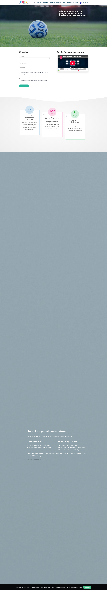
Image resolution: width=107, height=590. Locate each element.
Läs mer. (29, 74)
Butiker (39, 2)
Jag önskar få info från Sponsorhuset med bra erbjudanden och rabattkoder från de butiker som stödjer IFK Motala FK (34, 81)
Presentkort (52, 2)
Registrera (24, 86)
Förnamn (22, 56)
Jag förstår (87, 587)
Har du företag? (67, 2)
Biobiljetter (45, 2)
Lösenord (22, 67)
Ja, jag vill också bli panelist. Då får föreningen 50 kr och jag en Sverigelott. (34, 73)
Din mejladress (23, 63)
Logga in (85, 2)
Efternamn (22, 60)
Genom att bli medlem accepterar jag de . (34, 78)
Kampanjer (59, 2)
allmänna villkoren (43, 78)
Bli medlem (75, 2)
